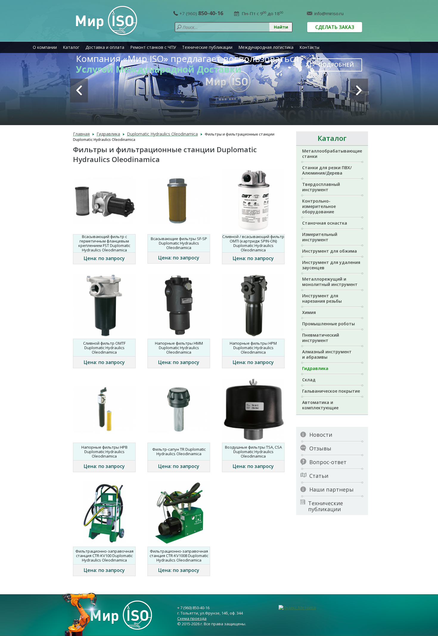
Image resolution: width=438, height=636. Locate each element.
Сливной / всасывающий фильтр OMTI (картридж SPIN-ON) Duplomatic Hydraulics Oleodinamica (253, 243)
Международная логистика (265, 47)
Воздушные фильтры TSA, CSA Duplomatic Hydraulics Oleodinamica (253, 451)
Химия (309, 312)
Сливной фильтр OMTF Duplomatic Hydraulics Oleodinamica (104, 347)
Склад (309, 379)
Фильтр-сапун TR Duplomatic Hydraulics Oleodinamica (179, 451)
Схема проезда (191, 618)
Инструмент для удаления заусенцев (331, 264)
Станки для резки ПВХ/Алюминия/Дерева (327, 170)
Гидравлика (315, 368)
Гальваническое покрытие (331, 391)
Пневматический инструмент (320, 337)
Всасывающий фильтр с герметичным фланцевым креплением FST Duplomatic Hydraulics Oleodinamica (104, 243)
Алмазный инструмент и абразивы (327, 354)
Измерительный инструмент (319, 236)
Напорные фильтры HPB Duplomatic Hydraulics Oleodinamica (104, 451)
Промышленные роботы (328, 323)
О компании (45, 47)
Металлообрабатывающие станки (332, 153)
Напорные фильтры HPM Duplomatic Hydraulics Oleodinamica (253, 347)
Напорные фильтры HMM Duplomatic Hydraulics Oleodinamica (179, 347)
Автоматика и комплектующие (320, 404)
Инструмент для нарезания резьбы (322, 298)
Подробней (336, 64)
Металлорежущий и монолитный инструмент (330, 281)
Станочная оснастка (324, 223)
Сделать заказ (334, 27)
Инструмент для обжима (329, 251)
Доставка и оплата (105, 47)
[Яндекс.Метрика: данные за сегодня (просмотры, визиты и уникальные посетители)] (297, 607)
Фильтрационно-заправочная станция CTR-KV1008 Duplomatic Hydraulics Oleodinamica (179, 555)
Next (359, 90)
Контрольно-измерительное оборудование (319, 206)
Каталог (71, 47)
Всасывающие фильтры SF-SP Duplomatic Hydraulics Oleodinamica (179, 243)
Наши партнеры (331, 489)
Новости (320, 434)
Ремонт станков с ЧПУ (153, 47)
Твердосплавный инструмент (321, 186)
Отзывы (320, 448)
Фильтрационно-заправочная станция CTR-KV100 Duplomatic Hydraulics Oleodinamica (104, 555)
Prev (79, 90)
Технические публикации (207, 47)
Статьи (318, 475)
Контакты (309, 47)
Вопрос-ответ (328, 462)
